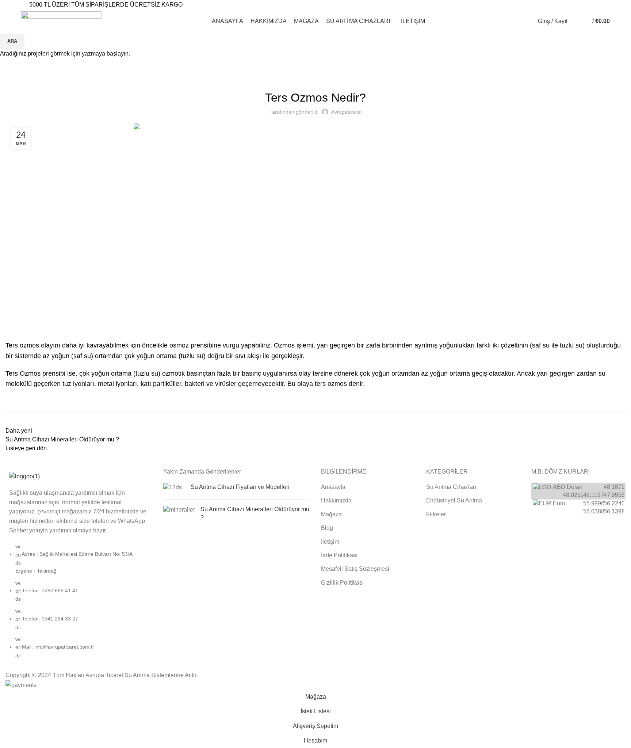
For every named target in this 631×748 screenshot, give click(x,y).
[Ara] (574, 21)
